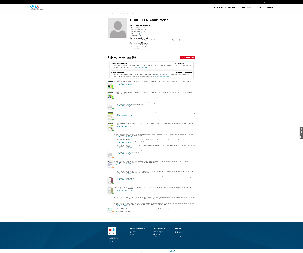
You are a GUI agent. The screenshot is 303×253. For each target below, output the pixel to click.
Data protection (157, 236)
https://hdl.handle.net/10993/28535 (124, 142)
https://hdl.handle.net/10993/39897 (124, 84)
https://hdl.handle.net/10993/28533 (124, 148)
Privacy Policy (139, 251)
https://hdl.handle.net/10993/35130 (124, 115)
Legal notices (156, 234)
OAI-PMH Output (179, 233)
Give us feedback (218, 7)
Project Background (158, 231)
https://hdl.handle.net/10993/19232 (124, 174)
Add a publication (268, 7)
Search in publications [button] (187, 57)
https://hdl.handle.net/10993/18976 (123, 205)
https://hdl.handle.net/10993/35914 (124, 105)
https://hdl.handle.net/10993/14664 (124, 190)
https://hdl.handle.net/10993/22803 (124, 153)
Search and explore (230, 7)
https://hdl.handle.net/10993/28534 (124, 136)
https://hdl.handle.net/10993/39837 (124, 95)
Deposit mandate (179, 231)
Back (111, 13)
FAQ (176, 234)
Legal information (157, 233)
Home (114, 13)
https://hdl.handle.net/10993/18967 (123, 200)
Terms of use (129, 251)
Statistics (249, 7)
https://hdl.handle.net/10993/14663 (140, 67)
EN (271, 1)
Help (255, 7)
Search (132, 234)
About (259, 7)
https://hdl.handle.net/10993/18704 (162, 76)
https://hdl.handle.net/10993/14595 (124, 210)
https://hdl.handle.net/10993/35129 (124, 126)
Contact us (178, 236)
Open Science (241, 7)
